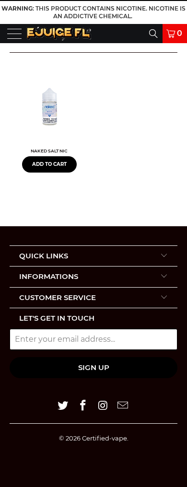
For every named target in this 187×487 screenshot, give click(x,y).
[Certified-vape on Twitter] (63, 406)
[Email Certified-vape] (123, 406)
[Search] (125, 33)
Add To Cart (49, 164)
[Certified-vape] (58, 33)
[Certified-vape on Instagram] (103, 406)
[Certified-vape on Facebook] (83, 406)
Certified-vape (104, 438)
